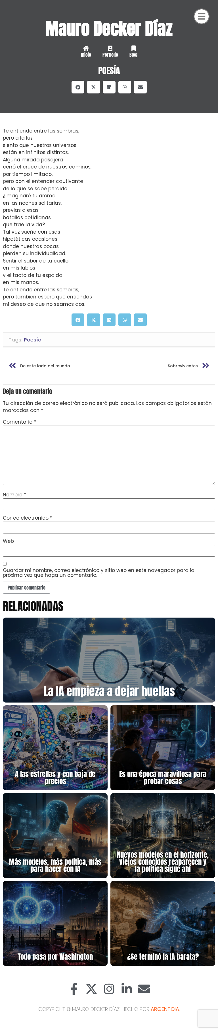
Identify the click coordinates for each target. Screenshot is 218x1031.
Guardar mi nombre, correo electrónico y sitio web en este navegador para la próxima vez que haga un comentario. (98, 573)
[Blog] (133, 48)
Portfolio (110, 54)
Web (8, 541)
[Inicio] (86, 48)
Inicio (86, 54)
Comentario (19, 422)
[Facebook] (74, 989)
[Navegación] (201, 16)
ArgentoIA (165, 1009)
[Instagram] (109, 989)
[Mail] (144, 989)
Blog (133, 54)
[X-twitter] (91, 989)
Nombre (14, 494)
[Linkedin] (127, 989)
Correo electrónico (27, 518)
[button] (78, 87)
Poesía (109, 70)
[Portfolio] (110, 48)
